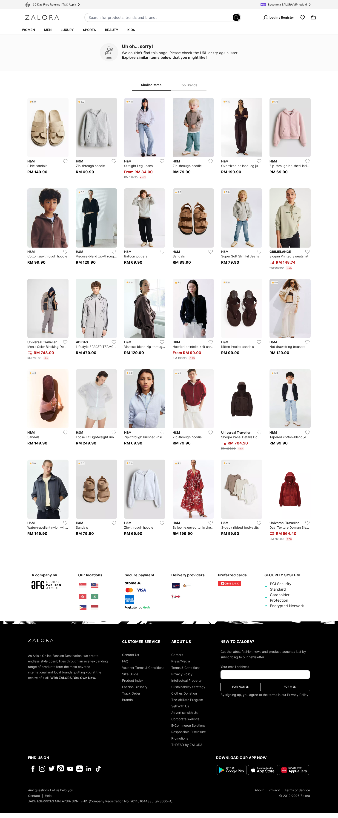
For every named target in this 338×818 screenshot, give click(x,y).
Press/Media (180, 661)
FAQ (125, 661)
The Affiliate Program (187, 700)
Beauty (111, 30)
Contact (34, 796)
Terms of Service (297, 790)
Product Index (132, 680)
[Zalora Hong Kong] (82, 596)
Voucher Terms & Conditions (143, 668)
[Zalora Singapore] (82, 585)
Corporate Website (185, 719)
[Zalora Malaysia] (94, 585)
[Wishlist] (302, 17)
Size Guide (130, 674)
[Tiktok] (128, 768)
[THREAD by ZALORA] (61, 768)
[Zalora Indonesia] (94, 607)
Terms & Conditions (185, 668)
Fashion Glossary (134, 687)
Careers (177, 655)
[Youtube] (70, 768)
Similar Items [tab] (151, 85)
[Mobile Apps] (79, 768)
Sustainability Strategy (188, 687)
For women (240, 686)
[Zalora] (42, 17)
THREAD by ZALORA (186, 745)
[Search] (236, 17)
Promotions (179, 738)
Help (48, 796)
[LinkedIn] (89, 768)
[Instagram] (42, 768)
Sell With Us (180, 706)
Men (48, 30)
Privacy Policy (181, 674)
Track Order (131, 693)
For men (290, 686)
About (259, 790)
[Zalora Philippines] (82, 607)
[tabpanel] (169, 320)
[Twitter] (51, 768)
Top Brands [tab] (188, 85)
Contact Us (130, 655)
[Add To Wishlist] (65, 161)
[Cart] (313, 17)
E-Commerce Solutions (188, 725)
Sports (89, 30)
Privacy (274, 790)
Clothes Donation (184, 693)
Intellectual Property (186, 680)
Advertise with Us (184, 713)
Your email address (235, 667)
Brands (127, 700)
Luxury (67, 30)
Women (28, 30)
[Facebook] (32, 768)
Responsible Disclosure (188, 732)
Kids (131, 30)
